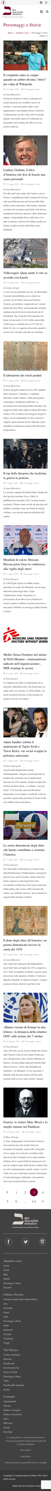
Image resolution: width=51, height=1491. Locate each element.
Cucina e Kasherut (11, 1354)
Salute (6, 1325)
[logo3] (13, 11)
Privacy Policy (25, 1450)
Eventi (6, 1265)
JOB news (8, 1422)
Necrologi (7, 1431)
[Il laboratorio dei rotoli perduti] (25, 356)
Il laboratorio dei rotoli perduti (22, 375)
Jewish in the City (11, 1367)
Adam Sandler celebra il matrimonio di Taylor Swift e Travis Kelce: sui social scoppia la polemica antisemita (25, 748)
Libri (5, 1316)
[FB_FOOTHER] (8, 1241)
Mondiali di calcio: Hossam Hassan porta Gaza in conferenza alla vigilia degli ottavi (24, 564)
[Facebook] (41, 2)
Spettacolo (8, 1329)
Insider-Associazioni (12, 1414)
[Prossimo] (43, 1201)
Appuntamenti (9, 1401)
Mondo (6, 1278)
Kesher (6, 1389)
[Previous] (7, 1192)
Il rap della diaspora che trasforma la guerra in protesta (24, 475)
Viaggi (6, 1342)
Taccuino (7, 1287)
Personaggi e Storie (32, 89)
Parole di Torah (10, 1371)
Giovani (6, 1405)
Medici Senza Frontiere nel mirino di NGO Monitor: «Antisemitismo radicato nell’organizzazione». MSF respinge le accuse (25, 661)
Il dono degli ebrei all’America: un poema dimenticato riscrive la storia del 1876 (25, 944)
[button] (3, 2)
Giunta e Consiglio (11, 1409)
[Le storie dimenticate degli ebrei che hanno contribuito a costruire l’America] (25, 826)
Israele (6, 1269)
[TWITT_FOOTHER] (25, 1241)
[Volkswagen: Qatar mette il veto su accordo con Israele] (25, 253)
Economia (7, 1307)
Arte (5, 1303)
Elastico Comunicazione (38, 1485)
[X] (46, 2)
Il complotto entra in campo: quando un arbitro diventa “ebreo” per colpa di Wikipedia (24, 79)
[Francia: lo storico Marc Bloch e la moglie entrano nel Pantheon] (25, 1102)
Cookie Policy (25, 1456)
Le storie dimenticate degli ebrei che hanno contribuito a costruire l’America (24, 849)
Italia (5, 1274)
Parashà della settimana (13, 1384)
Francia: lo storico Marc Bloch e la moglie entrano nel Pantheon (25, 1124)
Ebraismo (7, 1358)
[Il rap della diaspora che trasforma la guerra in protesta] (25, 454)
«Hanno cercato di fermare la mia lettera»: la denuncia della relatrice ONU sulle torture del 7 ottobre (25, 1031)
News (6, 1418)
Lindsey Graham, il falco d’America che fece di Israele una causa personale (24, 174)
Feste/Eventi (8, 1363)
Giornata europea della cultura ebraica (20, 1299)
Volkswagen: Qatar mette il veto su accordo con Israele (25, 275)
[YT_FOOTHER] (42, 1241)
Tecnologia (8, 1338)
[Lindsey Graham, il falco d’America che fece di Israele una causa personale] (25, 150)
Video (6, 1380)
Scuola (6, 1427)
